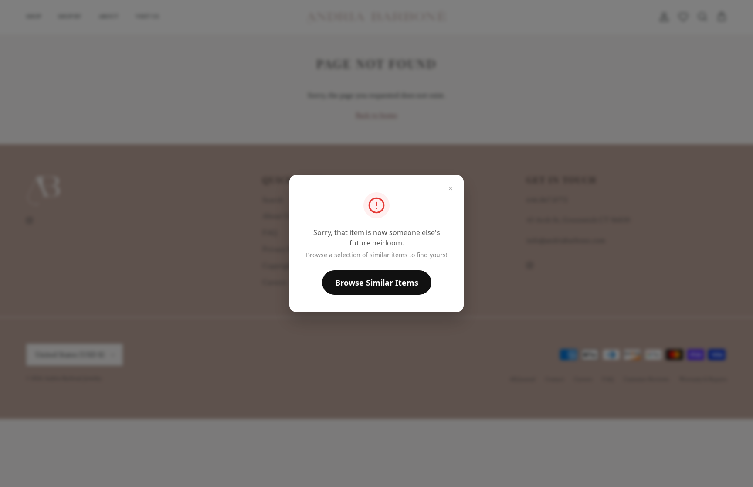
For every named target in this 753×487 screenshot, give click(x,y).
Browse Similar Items (376, 282)
